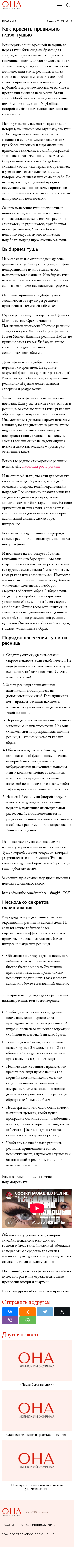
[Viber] (10, 1320)
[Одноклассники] (27, 1311)
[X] (62, 1311)
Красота (9, 21)
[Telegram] (45, 1311)
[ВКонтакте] (10, 1311)
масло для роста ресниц (41, 466)
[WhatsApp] (27, 1320)
